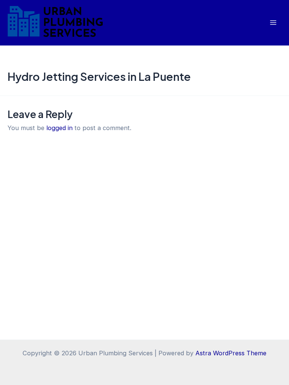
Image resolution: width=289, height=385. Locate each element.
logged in (59, 128)
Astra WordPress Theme (230, 353)
